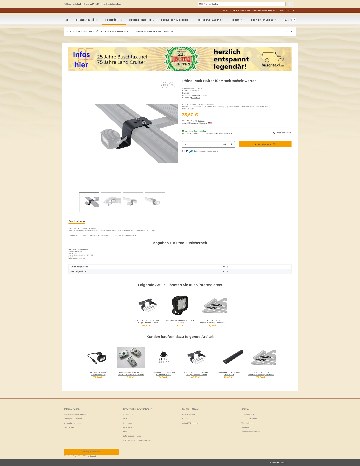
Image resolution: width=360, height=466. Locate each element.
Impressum (127, 423)
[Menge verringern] (185, 144)
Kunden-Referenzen (249, 419)
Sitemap (126, 432)
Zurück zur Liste (72, 31)
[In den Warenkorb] (70, 77)
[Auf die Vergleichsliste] (164, 85)
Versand (201, 121)
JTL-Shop (283, 462)
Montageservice (247, 414)
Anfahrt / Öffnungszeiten (191, 423)
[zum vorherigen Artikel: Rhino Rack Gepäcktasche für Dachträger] (292, 31)
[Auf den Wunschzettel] (172, 85)
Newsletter (245, 427)
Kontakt (291, 10)
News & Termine (188, 414)
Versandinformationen (72, 423)
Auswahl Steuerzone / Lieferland (195, 123)
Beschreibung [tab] (76, 221)
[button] (292, 19)
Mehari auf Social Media (250, 432)
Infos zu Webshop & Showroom (76, 414)
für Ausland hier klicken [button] (223, 133)
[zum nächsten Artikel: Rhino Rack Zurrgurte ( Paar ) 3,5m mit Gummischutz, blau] (286, 31)
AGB (125, 419)
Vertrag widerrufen (91, 451)
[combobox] (242, 4)
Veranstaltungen (247, 423)
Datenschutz (128, 414)
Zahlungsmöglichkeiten (73, 419)
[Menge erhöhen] (231, 144)
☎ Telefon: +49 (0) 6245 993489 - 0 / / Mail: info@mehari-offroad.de (249, 10)
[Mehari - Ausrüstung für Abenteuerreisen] (66, 20)
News (281, 10)
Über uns (185, 419)
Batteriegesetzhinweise (132, 436)
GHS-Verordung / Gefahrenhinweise (137, 440)
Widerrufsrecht (128, 427)
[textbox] (241, 4)
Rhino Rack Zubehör (199, 95)
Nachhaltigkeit (69, 427)
